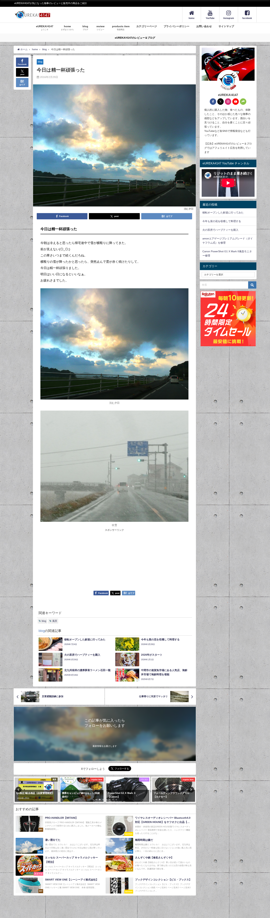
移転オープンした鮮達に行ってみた (223, 212)
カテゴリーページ (146, 26)
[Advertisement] (77, 559)
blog (40, 61)
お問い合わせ (204, 26)
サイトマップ (226, 26)
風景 (54, 621)
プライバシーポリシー (176, 26)
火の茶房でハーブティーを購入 (220, 229)
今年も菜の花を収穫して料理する (221, 221)
